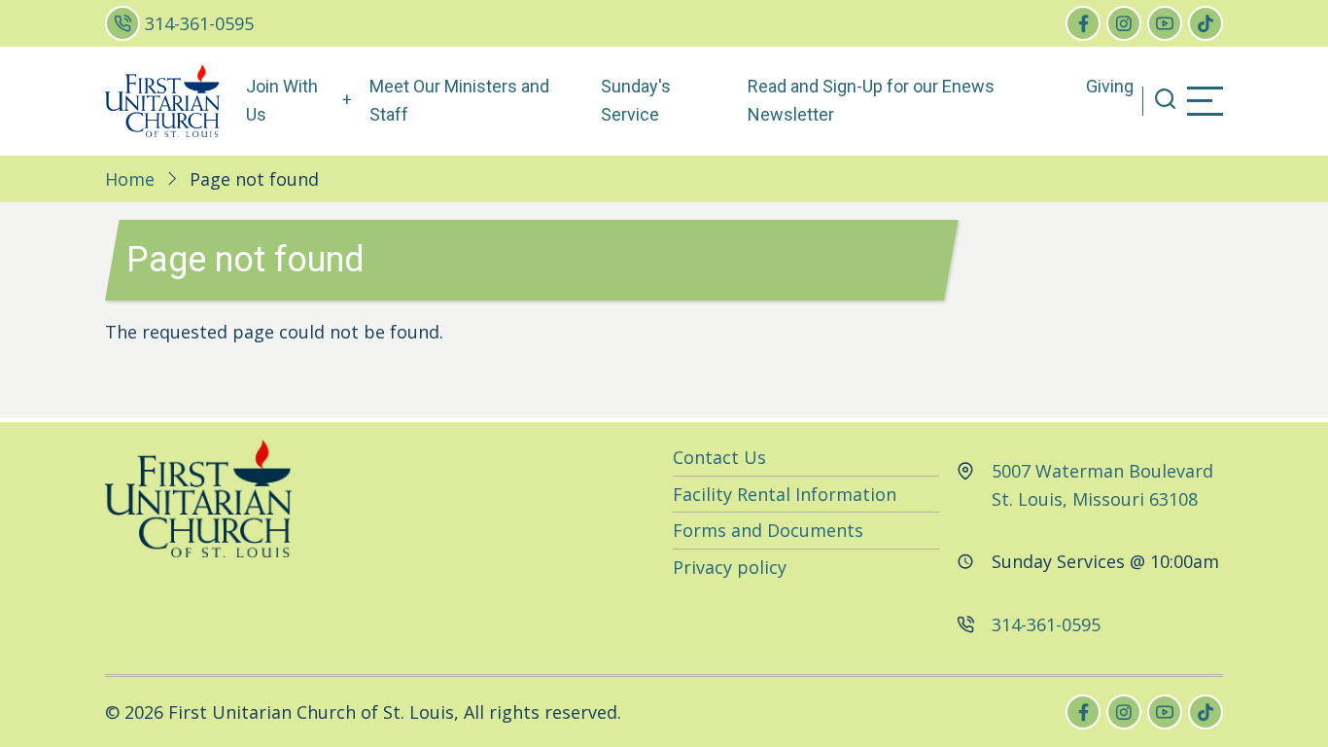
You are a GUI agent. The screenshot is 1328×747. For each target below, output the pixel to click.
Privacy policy (729, 567)
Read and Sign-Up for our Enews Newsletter (871, 100)
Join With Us (282, 100)
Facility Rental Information (784, 494)
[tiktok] (1205, 23)
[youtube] (1164, 23)
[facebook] (1083, 23)
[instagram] (1123, 23)
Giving (1110, 86)
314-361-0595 (199, 23)
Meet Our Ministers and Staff (459, 100)
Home (130, 179)
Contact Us (719, 457)
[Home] (162, 99)
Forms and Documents (768, 530)
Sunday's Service (636, 100)
